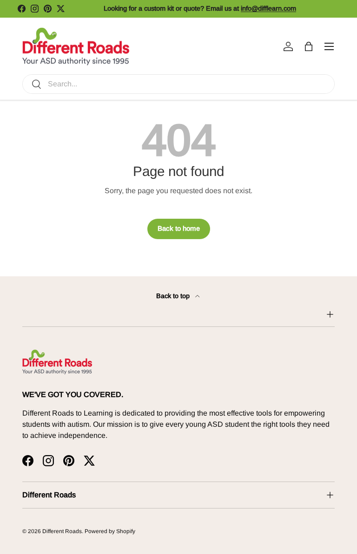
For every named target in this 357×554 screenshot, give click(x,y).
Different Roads (62, 531)
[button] (308, 46)
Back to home (179, 228)
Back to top (174, 296)
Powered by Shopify (110, 531)
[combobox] (178, 84)
